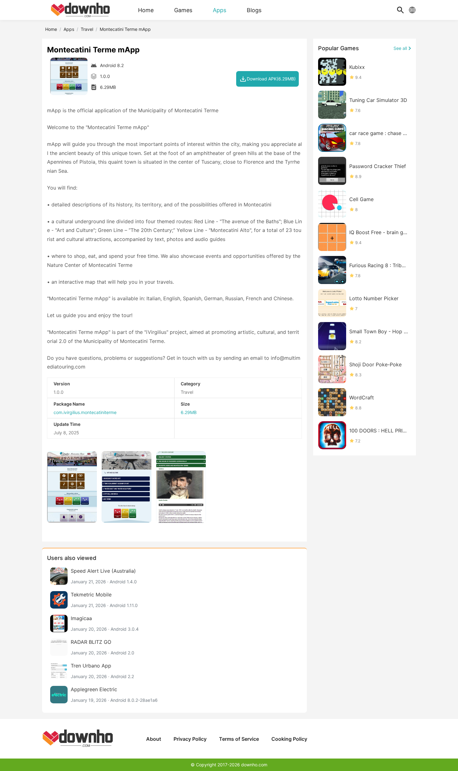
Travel (87, 29)
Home (51, 29)
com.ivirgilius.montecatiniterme (85, 412)
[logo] (81, 10)
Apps (69, 29)
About (153, 739)
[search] (400, 10)
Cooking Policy (289, 739)
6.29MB (189, 412)
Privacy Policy (190, 739)
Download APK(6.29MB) (271, 78)
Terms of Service (239, 739)
